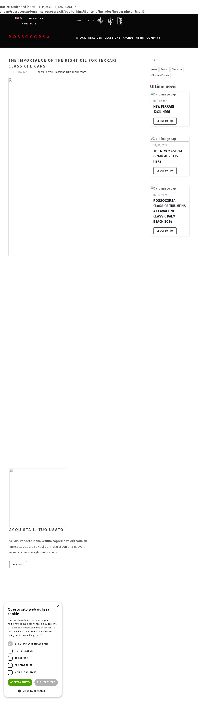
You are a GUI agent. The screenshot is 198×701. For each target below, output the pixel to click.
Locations (35, 18)
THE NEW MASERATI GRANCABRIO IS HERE (168, 156)
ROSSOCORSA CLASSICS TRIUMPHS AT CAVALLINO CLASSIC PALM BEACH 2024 (169, 211)
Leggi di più (35, 635)
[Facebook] (162, 21)
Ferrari (49, 72)
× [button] (57, 606)
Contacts (29, 24)
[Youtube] (185, 21)
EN (21, 18)
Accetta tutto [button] (20, 682)
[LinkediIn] (178, 21)
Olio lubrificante (76, 72)
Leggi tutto (165, 121)
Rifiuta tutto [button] (46, 682)
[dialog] (33, 649)
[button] (33, 691)
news (41, 72)
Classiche (59, 72)
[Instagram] (170, 21)
